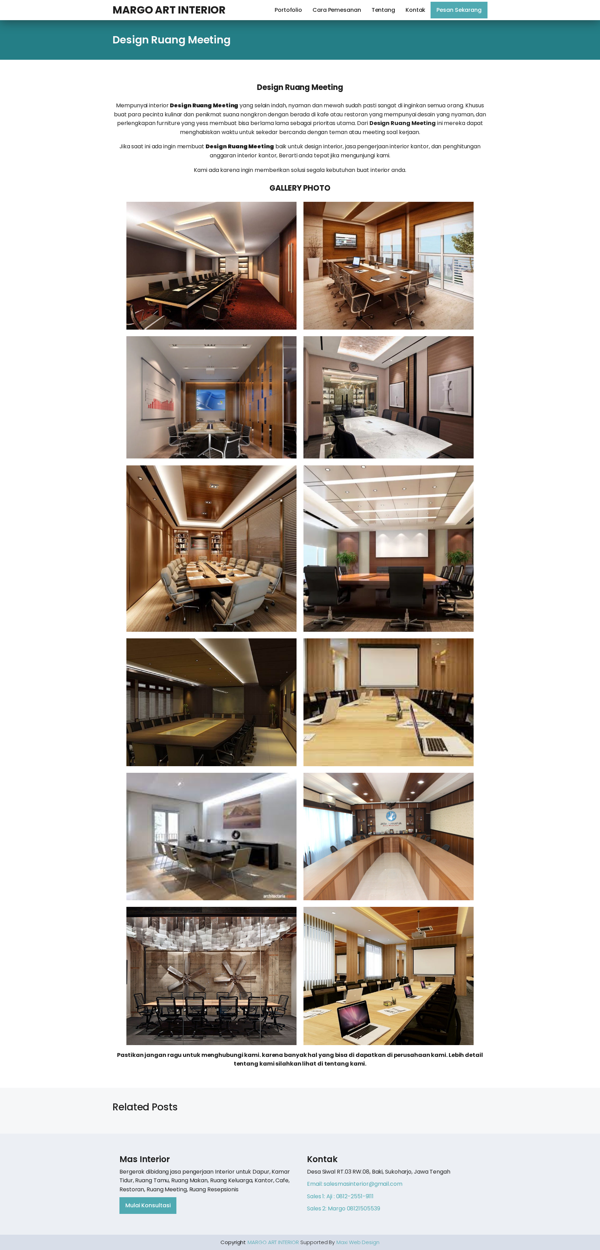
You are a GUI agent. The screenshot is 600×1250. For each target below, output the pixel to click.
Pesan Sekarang (459, 10)
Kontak (415, 10)
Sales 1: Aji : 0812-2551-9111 (340, 1196)
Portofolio (288, 10)
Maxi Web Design (358, 1242)
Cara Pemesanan (336, 10)
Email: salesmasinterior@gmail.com (354, 1184)
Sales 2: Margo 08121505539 (343, 1208)
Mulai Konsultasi (147, 1205)
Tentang (383, 10)
